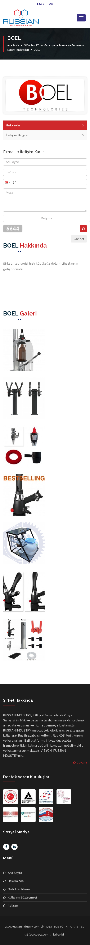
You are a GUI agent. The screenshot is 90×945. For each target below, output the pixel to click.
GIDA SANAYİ (32, 45)
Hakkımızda (15, 881)
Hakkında (13, 125)
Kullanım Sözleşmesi (21, 897)
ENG (40, 4)
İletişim (12, 905)
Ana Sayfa (13, 45)
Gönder (79, 239)
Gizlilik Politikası (18, 889)
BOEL (37, 50)
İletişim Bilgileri (18, 135)
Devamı (81, 762)
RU (51, 4)
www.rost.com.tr (41, 934)
